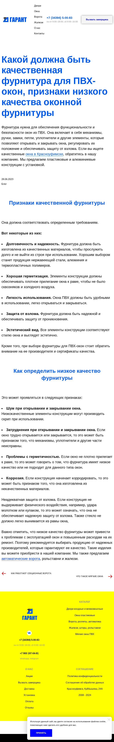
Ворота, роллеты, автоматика (85, 621)
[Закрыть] (109, 719)
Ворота (38, 17)
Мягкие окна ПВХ (84, 634)
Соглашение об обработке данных (85, 682)
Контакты (39, 33)
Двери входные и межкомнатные (84, 609)
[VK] (29, 633)
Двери (37, 5)
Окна (37, 11)
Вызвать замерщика (29, 682)
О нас (37, 28)
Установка (29, 695)
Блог (4, 184)
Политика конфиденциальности (84, 676)
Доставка (29, 689)
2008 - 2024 (85, 695)
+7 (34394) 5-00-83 (59, 17)
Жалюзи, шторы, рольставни (85, 628)
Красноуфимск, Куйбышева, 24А (85, 689)
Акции (29, 676)
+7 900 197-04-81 (29, 653)
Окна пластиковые (85, 615)
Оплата (29, 701)
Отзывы (29, 707)
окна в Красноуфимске (44, 154)
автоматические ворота (20, 559)
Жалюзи (38, 22)
